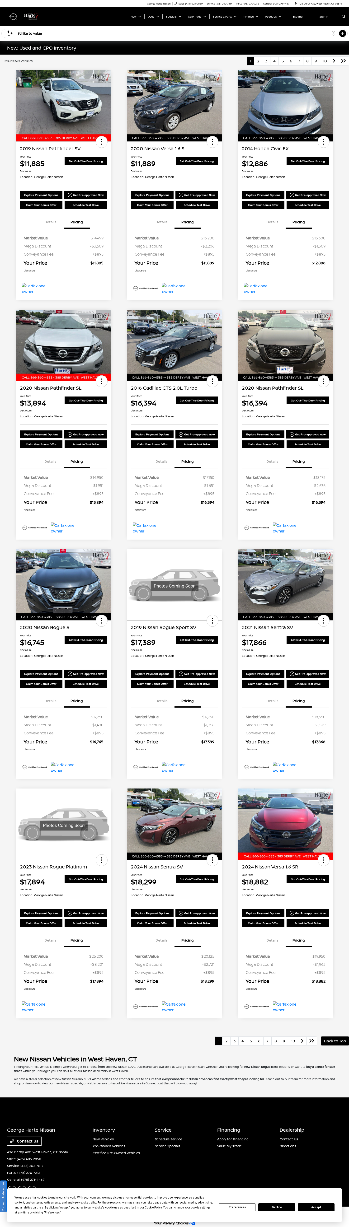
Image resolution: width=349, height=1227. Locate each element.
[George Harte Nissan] (28, 16)
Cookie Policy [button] (153, 1207)
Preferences (237, 1207)
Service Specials (167, 1146)
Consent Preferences (3, 1196)
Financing (228, 1130)
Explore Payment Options (41, 195)
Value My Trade (229, 1146)
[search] (343, 16)
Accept (316, 1207)
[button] (102, 142)
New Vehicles (103, 1139)
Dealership (292, 1130)
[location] (296, 3)
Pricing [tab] (77, 221)
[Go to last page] (343, 60)
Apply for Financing (233, 1139)
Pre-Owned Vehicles (109, 1146)
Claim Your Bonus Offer (41, 205)
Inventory (104, 1130)
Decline (277, 1207)
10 (325, 61)
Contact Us (27, 1141)
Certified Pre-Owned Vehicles (116, 1153)
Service (163, 1130)
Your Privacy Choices (171, 1223)
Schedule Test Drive (86, 205)
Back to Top (335, 1041)
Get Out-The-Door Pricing (86, 161)
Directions (288, 1146)
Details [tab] (50, 221)
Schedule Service (168, 1139)
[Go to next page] (334, 60)
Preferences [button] (52, 1212)
